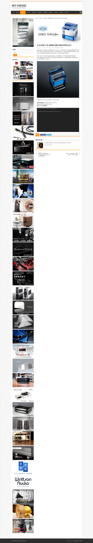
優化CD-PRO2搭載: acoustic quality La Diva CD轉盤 (72, 153)
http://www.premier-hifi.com (50, 102)
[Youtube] (69, 541)
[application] (58, 120)
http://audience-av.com (46, 104)
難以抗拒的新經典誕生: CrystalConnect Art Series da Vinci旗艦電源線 (44, 154)
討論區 (56, 12)
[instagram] (71, 541)
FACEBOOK (61, 12)
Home (37, 18)
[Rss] (67, 541)
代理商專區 (45, 12)
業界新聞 (22, 12)
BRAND (41, 18)
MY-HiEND (19, 5)
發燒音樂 (39, 12)
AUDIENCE (45, 18)
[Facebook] (68, 541)
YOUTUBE (66, 12)
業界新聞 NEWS (57, 47)
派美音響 (61, 47)
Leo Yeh (39, 47)
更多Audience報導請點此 (42, 105)
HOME (13, 12)
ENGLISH (17, 12)
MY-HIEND (80, 540)
